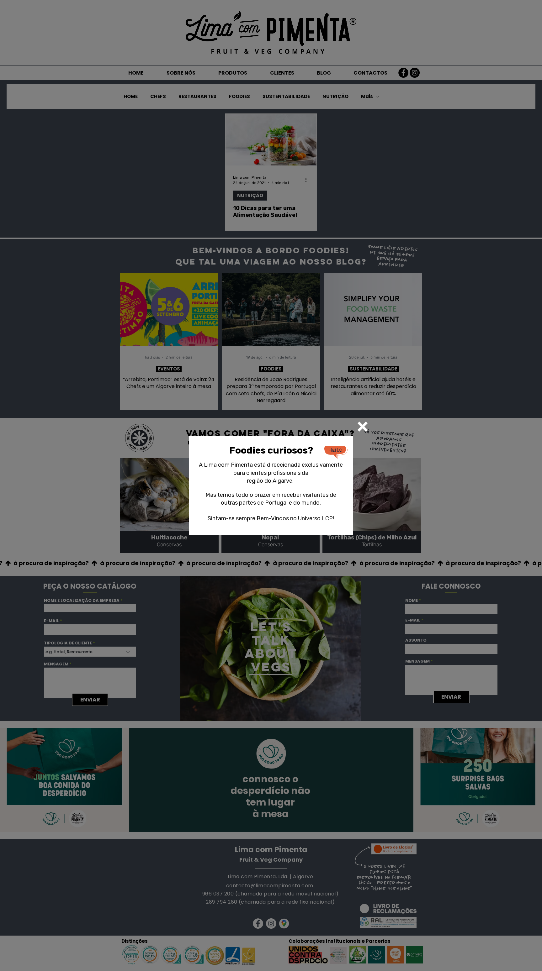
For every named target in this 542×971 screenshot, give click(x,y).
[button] (362, 427)
